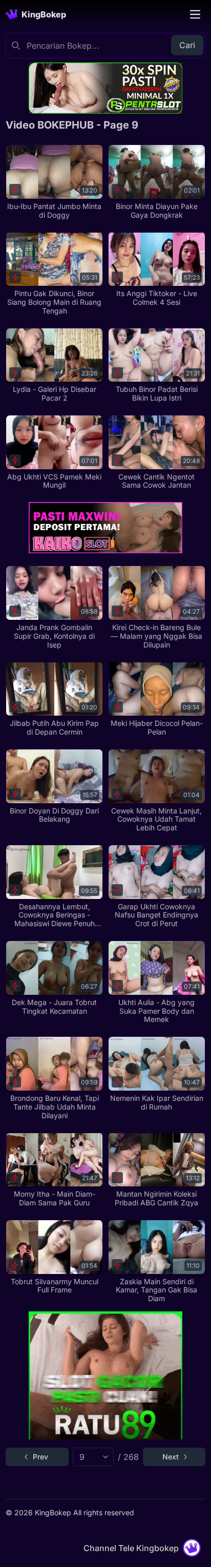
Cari (187, 45)
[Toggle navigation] (195, 14)
